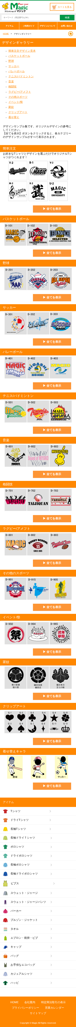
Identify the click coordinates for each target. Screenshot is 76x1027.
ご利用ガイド (28, 26)
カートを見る (65, 7)
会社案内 (29, 1002)
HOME (6, 34)
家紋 (11, 107)
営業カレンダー (54, 1007)
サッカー (13, 66)
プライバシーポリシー (25, 1007)
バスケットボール (19, 55)
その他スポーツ (17, 96)
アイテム (9, 26)
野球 (11, 60)
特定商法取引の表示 (53, 1002)
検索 (67, 17)
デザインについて (47, 26)
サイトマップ (38, 1013)
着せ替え (13, 117)
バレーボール (16, 71)
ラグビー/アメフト (19, 91)
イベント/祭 (15, 101)
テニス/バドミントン (21, 76)
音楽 (11, 81)
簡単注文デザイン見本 (22, 50)
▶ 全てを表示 (52, 208)
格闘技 (12, 86)
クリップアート (17, 112)
